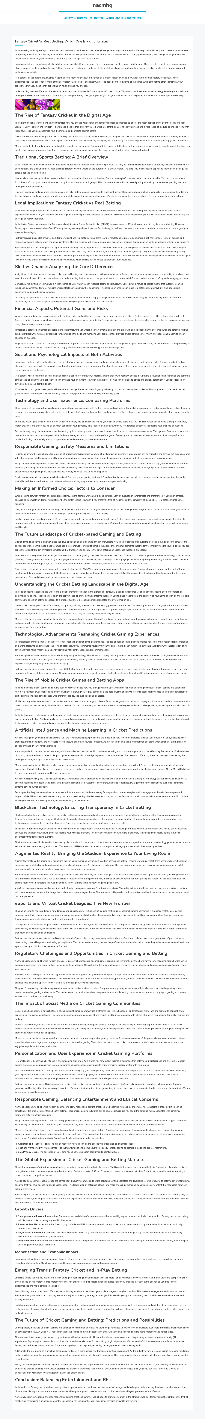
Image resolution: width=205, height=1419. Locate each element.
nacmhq (102, 5)
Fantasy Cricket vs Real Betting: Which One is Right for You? (103, 17)
